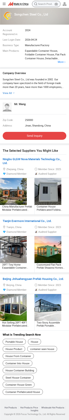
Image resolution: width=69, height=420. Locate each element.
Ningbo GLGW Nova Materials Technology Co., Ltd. (32, 161)
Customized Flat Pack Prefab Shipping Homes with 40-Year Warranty (50, 267)
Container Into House (17, 363)
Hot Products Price (29, 407)
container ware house (42, 349)
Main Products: (11, 50)
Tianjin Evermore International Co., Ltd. (27, 221)
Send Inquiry (34, 136)
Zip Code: (8, 120)
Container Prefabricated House (23, 392)
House (34, 341)
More (61, 62)
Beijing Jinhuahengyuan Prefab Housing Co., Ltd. (33, 279)
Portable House (14, 341)
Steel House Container (18, 377)
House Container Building (20, 370)
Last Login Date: (12, 39)
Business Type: (11, 45)
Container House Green (19, 384)
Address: (8, 125)
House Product (14, 349)
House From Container (18, 356)
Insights (34, 410)
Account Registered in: (10, 32)
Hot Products (11, 407)
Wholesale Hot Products (52, 407)
